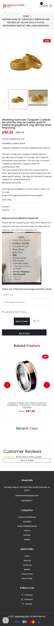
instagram (28, 599)
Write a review (27, 460)
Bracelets (27, 522)
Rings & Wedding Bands (27, 526)
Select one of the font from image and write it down (27, 289)
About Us (27, 560)
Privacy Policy (27, 574)
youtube (28, 604)
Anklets (27, 539)
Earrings (27, 535)
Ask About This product (15, 312)
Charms (27, 531)
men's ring (7, 199)
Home (26, 16)
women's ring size (6, 208)
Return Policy (27, 578)
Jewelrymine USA (22, 616)
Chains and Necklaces (27, 517)
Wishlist (27, 569)
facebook (29, 595)
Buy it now (24, 333)
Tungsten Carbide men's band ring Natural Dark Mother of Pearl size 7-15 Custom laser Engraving (27, 405)
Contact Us (27, 565)
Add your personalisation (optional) (20, 218)
